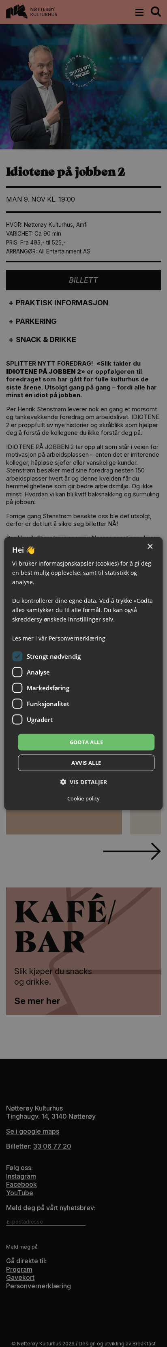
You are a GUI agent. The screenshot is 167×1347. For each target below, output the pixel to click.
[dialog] (83, 673)
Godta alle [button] (86, 741)
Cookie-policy (83, 798)
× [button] (150, 546)
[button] (83, 782)
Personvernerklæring (77, 638)
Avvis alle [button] (86, 762)
